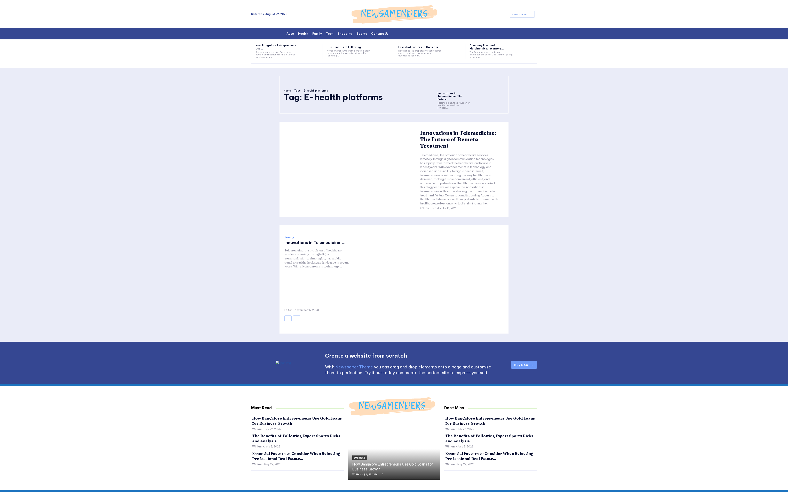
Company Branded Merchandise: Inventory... (487, 47)
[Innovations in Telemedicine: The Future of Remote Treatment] (454, 85)
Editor (424, 208)
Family (289, 237)
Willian (257, 429)
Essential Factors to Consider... (419, 47)
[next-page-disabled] (296, 318)
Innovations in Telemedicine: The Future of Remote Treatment (458, 139)
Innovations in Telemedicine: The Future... (450, 96)
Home (287, 90)
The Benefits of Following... (345, 47)
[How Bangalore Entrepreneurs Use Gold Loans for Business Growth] (310, 51)
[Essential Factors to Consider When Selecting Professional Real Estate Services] (453, 51)
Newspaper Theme (354, 366)
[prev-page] (288, 318)
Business (359, 457)
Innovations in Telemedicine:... (315, 242)
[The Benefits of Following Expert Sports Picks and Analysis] (382, 51)
